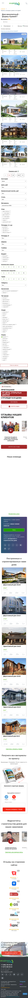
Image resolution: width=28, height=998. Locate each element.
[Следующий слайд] (25, 424)
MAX (21, 984)
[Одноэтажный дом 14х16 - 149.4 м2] (14, 108)
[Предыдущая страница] (5, 175)
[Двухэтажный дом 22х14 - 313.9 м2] (14, 131)
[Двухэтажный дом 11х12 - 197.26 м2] (14, 86)
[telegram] (5, 548)
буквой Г (16, 31)
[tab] (10, 161)
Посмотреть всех (14, 514)
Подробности (11, 953)
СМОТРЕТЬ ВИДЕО (15, 406)
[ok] (8, 545)
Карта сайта (3, 989)
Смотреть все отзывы (14, 446)
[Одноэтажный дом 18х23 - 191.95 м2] (14, 153)
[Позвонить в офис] (26, 3)
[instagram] (16, 545)
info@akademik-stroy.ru (5, 987)
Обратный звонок (23, 986)
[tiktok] (8, 548)
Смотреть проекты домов (14, 749)
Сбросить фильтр (14, 365)
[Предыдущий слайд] (2, 424)
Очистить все (4, 31)
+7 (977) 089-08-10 (6, 967)
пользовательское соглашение (12, 996)
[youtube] (20, 545)
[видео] (10, 430)
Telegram (22, 981)
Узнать (14, 529)
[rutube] (22, 974)
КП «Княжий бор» (7, 386)
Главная (3, 8)
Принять (25, 993)
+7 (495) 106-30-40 (6, 965)
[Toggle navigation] (3, 3)
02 (13, 175)
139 (19, 175)
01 (9, 175)
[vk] (5, 545)
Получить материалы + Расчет (14, 809)
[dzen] (10, 974)
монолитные (11, 31)
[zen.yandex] (12, 545)
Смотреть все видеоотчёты (14, 852)
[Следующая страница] (22, 175)
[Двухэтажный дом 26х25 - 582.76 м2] (14, 63)
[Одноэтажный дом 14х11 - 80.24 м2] (14, 41)
